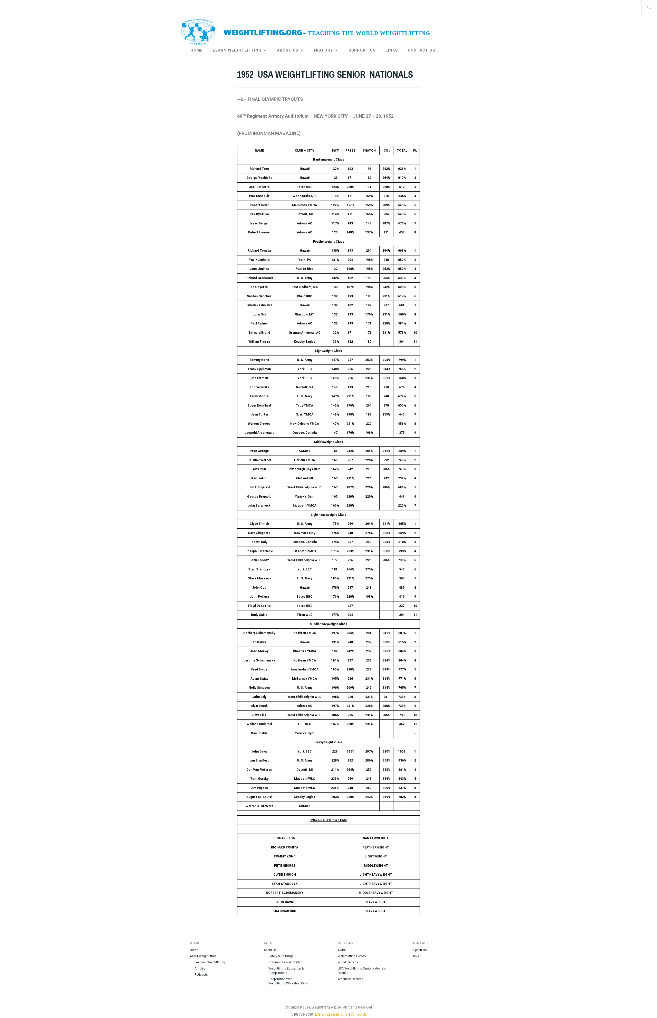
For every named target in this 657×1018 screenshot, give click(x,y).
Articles (200, 968)
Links (391, 50)
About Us (287, 50)
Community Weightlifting (285, 962)
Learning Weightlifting (210, 962)
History (323, 50)
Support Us (362, 50)
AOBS (342, 950)
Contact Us (421, 50)
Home (196, 50)
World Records (348, 962)
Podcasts (201, 974)
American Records (350, 979)
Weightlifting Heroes (352, 956)
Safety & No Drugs (281, 956)
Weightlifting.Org (263, 33)
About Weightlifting (203, 956)
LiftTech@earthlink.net (331, 1014)
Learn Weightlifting (237, 50)
